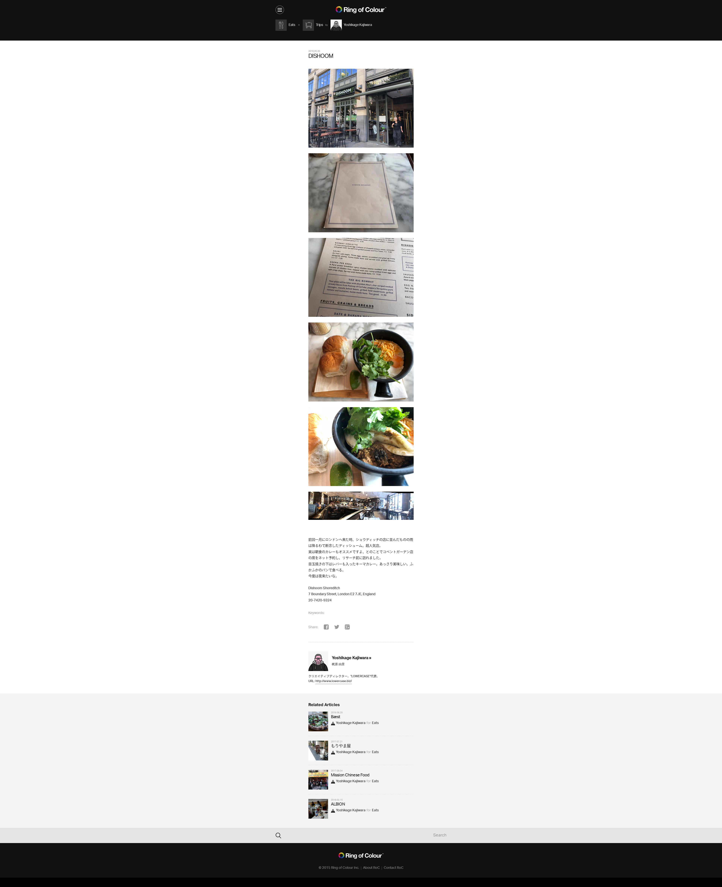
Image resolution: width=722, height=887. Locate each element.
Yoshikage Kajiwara (351, 723)
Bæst (335, 717)
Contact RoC (393, 868)
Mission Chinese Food (350, 775)
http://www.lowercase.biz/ (333, 681)
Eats (375, 723)
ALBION (338, 804)
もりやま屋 (341, 746)
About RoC (371, 868)
